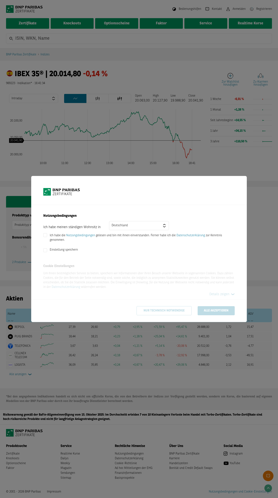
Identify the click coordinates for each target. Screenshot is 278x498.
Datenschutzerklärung (190, 235)
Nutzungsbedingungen (80, 235)
